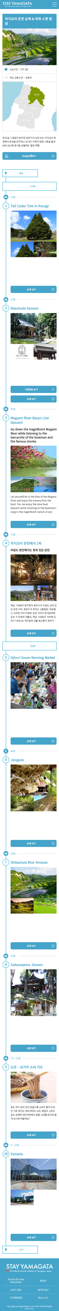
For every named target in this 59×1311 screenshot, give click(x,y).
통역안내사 (43, 1289)
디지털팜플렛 (16, 1297)
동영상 (43, 1280)
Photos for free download (16, 1280)
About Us (43, 1297)
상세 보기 (31, 289)
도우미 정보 (15, 1289)
